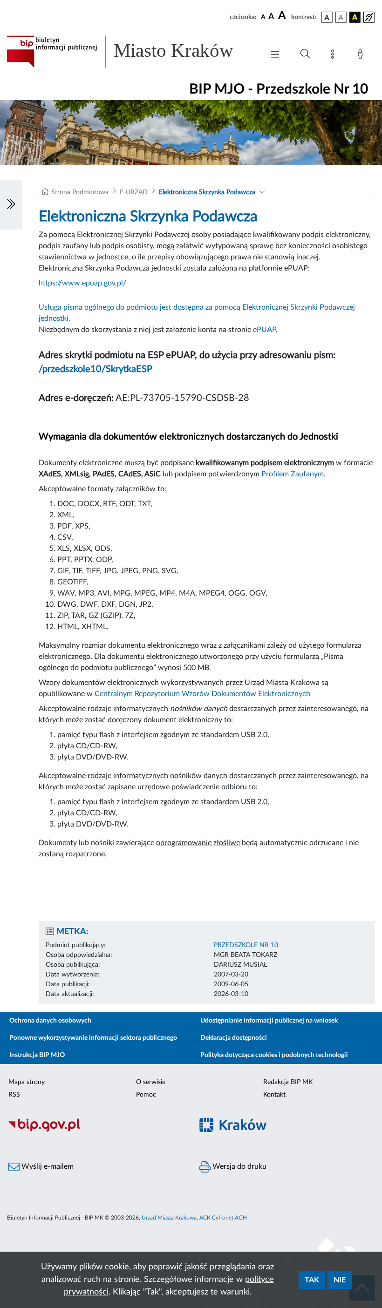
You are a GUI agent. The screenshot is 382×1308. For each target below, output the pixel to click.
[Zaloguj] (362, 56)
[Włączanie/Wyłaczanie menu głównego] (275, 55)
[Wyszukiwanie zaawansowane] (305, 54)
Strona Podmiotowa (80, 192)
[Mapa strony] (334, 56)
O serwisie (150, 1082)
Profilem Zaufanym (292, 474)
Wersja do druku (238, 1166)
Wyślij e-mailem (47, 1166)
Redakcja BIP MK (288, 1082)
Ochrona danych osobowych (50, 1020)
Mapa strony (26, 1082)
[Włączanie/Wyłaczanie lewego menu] (11, 205)
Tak (312, 1280)
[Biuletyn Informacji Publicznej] (95, 1130)
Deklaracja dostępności (233, 1038)
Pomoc (146, 1094)
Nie (340, 1280)
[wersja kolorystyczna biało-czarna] (341, 17)
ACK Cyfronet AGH (223, 1217)
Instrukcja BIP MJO (37, 1055)
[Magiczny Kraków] (286, 1130)
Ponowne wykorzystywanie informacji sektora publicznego (93, 1038)
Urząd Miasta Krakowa (169, 1217)
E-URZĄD (134, 192)
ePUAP (264, 329)
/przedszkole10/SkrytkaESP (95, 369)
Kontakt (274, 1094)
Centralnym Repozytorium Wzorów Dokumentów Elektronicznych (202, 694)
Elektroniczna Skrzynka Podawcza (207, 192)
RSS (14, 1094)
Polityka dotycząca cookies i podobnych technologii (274, 1055)
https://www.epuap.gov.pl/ (82, 283)
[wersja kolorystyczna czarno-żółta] (355, 17)
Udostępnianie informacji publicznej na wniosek (269, 1020)
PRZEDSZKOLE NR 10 (246, 945)
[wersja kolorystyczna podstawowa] (327, 17)
